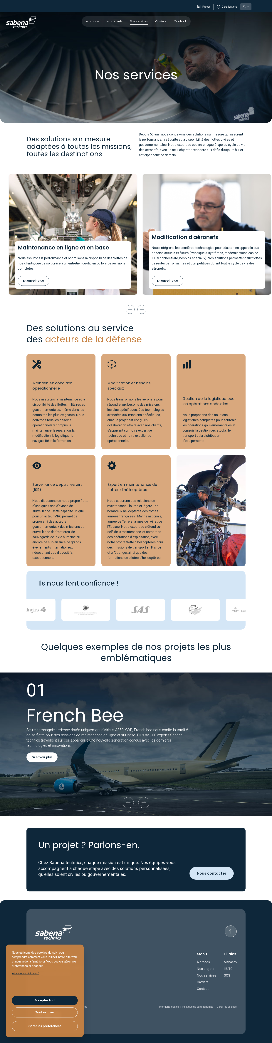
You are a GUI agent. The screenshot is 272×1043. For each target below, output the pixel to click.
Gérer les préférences (44, 1026)
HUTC (228, 969)
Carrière (161, 21)
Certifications (229, 6)
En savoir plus (33, 281)
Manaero (230, 962)
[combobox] (245, 6)
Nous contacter (211, 873)
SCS (227, 975)
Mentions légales (169, 1006)
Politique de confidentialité (197, 1006)
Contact (180, 21)
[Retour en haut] (231, 931)
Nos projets (115, 21)
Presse (206, 6)
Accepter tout (45, 1000)
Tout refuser (44, 1012)
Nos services (139, 21)
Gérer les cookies (227, 1006)
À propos (92, 21)
